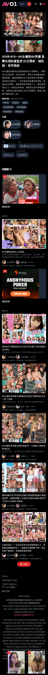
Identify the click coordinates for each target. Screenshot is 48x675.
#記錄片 (15, 102)
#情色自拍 (7, 111)
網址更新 (6, 591)
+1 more (30, 262)
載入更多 (24, 564)
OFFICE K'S (14, 559)
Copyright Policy (9, 580)
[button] (5, 33)
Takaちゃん (8, 155)
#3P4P (5, 102)
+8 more (32, 357)
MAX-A (11, 266)
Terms (5, 576)
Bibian (13, 509)
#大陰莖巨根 (8, 107)
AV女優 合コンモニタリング (30, 146)
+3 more (30, 555)
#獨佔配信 (19, 111)
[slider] (24, 30)
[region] (24, 24)
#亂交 (25, 102)
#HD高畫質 (21, 107)
